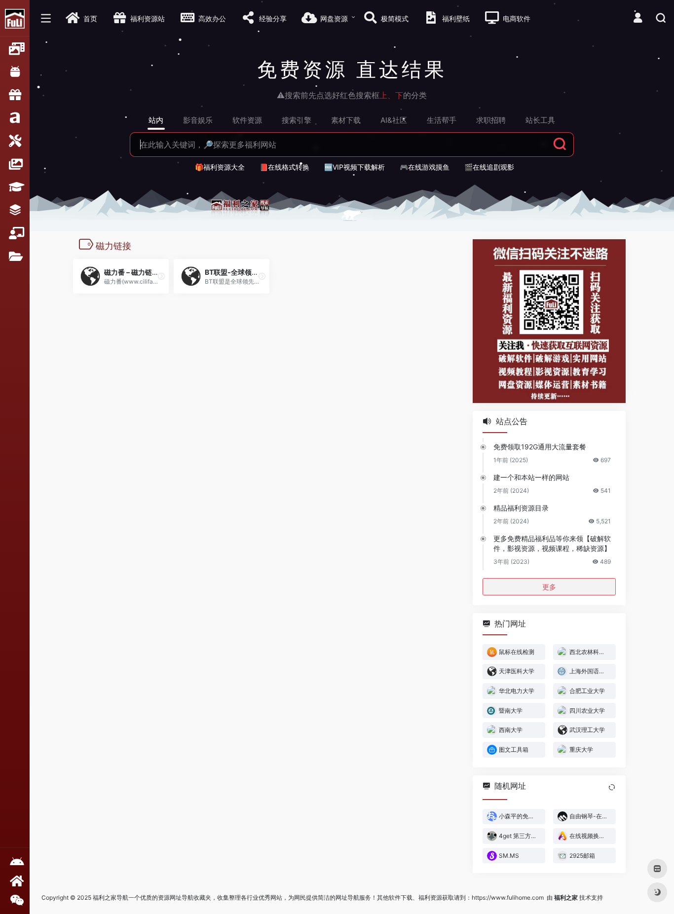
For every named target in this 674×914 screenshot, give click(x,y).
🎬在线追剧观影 (489, 167)
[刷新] (612, 787)
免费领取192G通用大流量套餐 (539, 446)
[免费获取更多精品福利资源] (15, 881)
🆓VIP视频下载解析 (354, 167)
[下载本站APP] (15, 862)
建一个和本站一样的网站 (531, 477)
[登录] (638, 19)
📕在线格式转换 (284, 167)
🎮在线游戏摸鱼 (424, 167)
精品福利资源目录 (521, 507)
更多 (549, 586)
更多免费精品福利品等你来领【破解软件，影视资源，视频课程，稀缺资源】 (552, 543)
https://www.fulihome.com (508, 897)
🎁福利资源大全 (220, 167)
